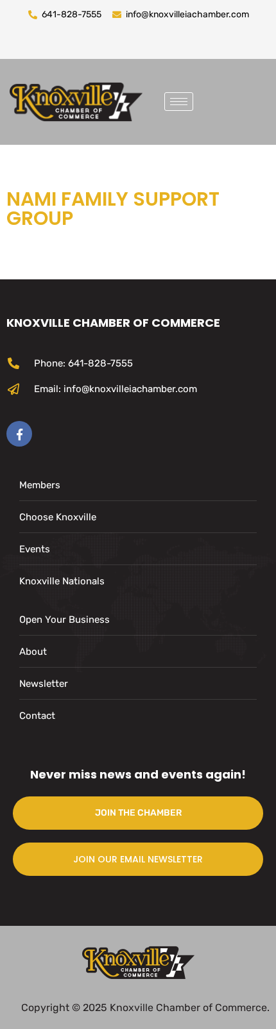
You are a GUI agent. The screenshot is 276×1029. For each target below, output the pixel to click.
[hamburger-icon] (178, 101)
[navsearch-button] (212, 99)
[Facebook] (19, 434)
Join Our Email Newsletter (138, 859)
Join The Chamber (138, 812)
